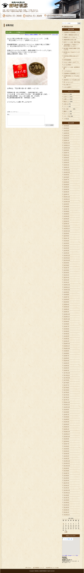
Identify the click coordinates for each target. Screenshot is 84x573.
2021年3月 (66, 277)
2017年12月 (67, 373)
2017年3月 (66, 395)
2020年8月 (66, 294)
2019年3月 (66, 336)
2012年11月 (67, 514)
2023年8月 (66, 206)
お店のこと (66, 96)
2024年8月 (66, 177)
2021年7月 (66, 267)
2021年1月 (66, 282)
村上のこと (27, 34)
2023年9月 (66, 204)
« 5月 (65, 532)
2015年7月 (66, 444)
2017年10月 (67, 377)
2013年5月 (66, 502)
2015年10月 (67, 436)
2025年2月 (66, 165)
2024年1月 (66, 194)
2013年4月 (66, 505)
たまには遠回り (68, 87)
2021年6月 (66, 270)
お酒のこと (66, 99)
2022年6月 (66, 240)
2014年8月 (66, 470)
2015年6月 (66, 446)
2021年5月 (66, 272)
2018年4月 (66, 363)
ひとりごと (66, 113)
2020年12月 (67, 284)
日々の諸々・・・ (68, 109)
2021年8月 (66, 265)
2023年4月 (66, 216)
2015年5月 (66, 448)
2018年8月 (66, 353)
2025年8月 (66, 150)
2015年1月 (66, 458)
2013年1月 (66, 512)
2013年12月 (67, 490)
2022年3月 (66, 248)
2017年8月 (66, 382)
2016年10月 (67, 407)
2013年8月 (66, 495)
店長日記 (36, 34)
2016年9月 (66, 409)
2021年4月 (66, 275)
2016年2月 (66, 426)
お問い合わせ (28, 567)
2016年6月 (66, 417)
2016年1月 (66, 429)
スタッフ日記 (67, 116)
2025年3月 (66, 162)
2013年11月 (67, 492)
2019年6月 (66, 329)
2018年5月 (66, 360)
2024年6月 (66, 182)
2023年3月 (66, 218)
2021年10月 (67, 260)
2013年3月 (66, 507)
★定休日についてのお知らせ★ (72, 79)
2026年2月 (66, 138)
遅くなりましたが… (69, 82)
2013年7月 (66, 497)
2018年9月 (66, 351)
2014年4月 (66, 480)
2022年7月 (66, 238)
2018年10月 (67, 348)
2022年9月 (66, 233)
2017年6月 (66, 387)
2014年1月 (66, 488)
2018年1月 (66, 370)
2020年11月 (67, 287)
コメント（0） (55, 34)
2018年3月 (66, 365)
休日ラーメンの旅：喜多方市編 (72, 42)
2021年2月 (66, 280)
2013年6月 (66, 500)
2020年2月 (66, 309)
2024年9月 (66, 174)
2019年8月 (66, 324)
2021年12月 (67, 255)
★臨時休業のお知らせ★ (70, 39)
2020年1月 (66, 311)
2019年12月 (67, 314)
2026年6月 (66, 128)
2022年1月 (66, 253)
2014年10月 (67, 466)
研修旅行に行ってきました (70, 37)
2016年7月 (66, 414)
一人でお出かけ (68, 71)
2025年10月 (67, 148)
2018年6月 (66, 358)
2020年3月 (66, 306)
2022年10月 (67, 231)
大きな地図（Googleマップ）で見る (70, 555)
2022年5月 (66, 243)
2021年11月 (67, 258)
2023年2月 (66, 221)
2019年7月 (66, 326)
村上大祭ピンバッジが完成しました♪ (15, 32)
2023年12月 (67, 196)
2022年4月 (66, 245)
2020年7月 (66, 297)
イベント (66, 106)
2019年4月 (66, 333)
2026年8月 (66, 125)
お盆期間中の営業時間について (72, 32)
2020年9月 (66, 292)
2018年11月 (67, 346)
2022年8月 (66, 236)
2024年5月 (66, 184)
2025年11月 (67, 145)
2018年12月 (67, 343)
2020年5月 (66, 302)
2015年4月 (66, 451)
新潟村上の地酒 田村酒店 (40, 571)
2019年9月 (66, 321)
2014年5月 (66, 478)
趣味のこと (66, 111)
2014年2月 (66, 485)
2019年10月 (67, 319)
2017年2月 (66, 397)
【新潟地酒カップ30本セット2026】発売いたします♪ (71, 45)
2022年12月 (67, 226)
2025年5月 (66, 157)
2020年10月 (67, 289)
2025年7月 (66, 152)
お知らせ (32, 34)
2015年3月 (66, 453)
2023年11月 (67, 199)
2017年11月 (67, 375)
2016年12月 (67, 402)
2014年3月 (66, 483)
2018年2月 (66, 368)
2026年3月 (66, 135)
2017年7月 (66, 385)
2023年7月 (66, 209)
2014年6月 (66, 475)
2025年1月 (66, 167)
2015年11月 (67, 434)
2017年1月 (66, 400)
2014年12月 (67, 461)
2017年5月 (66, 390)
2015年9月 (66, 439)
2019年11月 (67, 316)
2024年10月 (67, 172)
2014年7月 (66, 473)
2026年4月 (66, 133)
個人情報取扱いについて (38, 567)
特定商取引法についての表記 (52, 567)
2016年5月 (66, 419)
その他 (65, 118)
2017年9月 (66, 380)
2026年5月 (66, 130)
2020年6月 (66, 299)
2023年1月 (66, 223)
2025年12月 (67, 143)
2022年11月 (67, 228)
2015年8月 (66, 441)
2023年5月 (66, 214)
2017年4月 (66, 392)
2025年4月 (66, 160)
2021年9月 (66, 262)
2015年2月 (66, 456)
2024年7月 (66, 179)
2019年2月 (66, 338)
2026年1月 (66, 140)
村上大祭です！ (68, 84)
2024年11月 (67, 170)
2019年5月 (66, 331)
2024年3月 (66, 189)
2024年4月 (66, 187)
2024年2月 (66, 192)
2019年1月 (66, 341)
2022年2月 (66, 250)
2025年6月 (66, 155)
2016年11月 (67, 404)
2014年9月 (66, 468)
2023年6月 (66, 211)
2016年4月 (66, 422)
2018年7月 (66, 355)
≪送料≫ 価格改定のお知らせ (71, 34)
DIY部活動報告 (67, 60)
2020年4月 (66, 304)
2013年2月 (66, 510)
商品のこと (66, 101)
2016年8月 (66, 412)
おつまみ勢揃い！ (68, 64)
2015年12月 (67, 431)
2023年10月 (67, 201)
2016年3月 (66, 424)
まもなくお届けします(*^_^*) (71, 62)
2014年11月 (67, 463)
